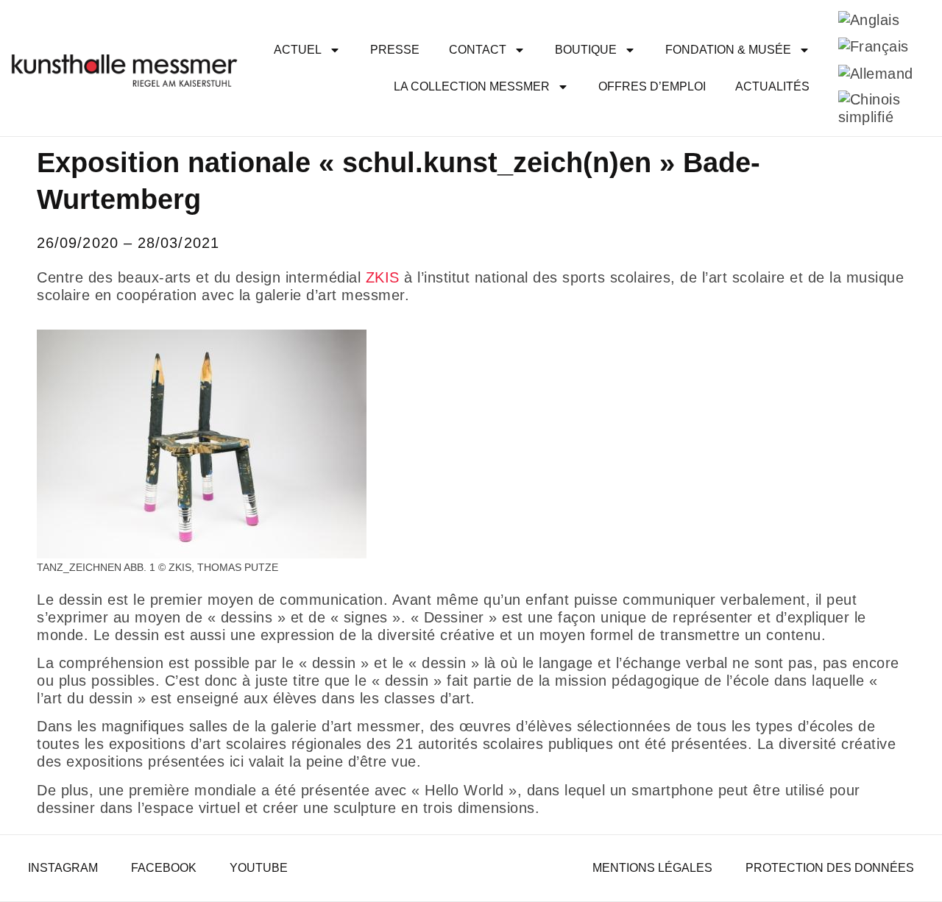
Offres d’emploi (652, 86)
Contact (477, 49)
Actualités (772, 86)
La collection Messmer (472, 86)
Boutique (586, 49)
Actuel (298, 49)
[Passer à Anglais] (869, 19)
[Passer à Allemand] (876, 73)
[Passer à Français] (873, 46)
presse (394, 49)
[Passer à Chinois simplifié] (876, 108)
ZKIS (383, 277)
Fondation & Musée (728, 49)
